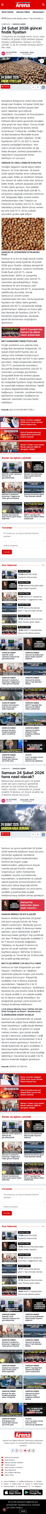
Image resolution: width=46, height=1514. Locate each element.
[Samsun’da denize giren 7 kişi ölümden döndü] (34, 487)
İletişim (39, 1481)
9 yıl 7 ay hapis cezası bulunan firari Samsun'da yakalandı (34, 759)
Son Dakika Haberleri (13, 1472)
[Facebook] (13, 1451)
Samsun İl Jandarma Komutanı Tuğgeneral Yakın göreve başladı (11, 496)
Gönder (6, 552)
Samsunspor (38, 12)
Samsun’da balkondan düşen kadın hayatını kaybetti (33, 476)
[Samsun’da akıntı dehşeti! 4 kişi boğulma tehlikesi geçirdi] (34, 719)
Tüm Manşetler (10, 1470)
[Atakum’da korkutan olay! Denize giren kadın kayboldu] (12, 508)
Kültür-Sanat (38, 1484)
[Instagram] (21, 1451)
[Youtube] (25, 1451)
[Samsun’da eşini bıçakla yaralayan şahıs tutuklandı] (11, 719)
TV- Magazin (36, 1486)
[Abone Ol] (43, 87)
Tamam (23, 1511)
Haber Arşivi (9, 1475)
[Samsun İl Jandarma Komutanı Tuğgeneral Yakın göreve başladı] (12, 487)
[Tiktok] (29, 1451)
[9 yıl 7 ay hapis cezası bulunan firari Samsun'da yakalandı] (34, 746)
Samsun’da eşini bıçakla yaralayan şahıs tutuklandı (9, 732)
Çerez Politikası (9, 1481)
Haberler (5, 24)
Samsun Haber (23, 12)
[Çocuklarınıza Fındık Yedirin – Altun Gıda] (23, 234)
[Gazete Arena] (23, 4)
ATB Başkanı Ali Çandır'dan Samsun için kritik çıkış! (10, 759)
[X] (17, 1451)
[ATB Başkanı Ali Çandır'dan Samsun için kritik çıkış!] (11, 746)
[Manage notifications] (4, 1509)
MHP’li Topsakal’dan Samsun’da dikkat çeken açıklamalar (34, 517)
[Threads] (33, 1451)
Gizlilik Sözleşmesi (26, 1481)
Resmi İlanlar (8, 12)
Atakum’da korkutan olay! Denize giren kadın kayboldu (23, 19)
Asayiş (28, 755)
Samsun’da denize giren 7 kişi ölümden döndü (30, 609)
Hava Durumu (10, 1460)
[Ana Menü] (2, 5)
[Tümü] (43, 565)
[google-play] (33, 1493)
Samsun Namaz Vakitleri (14, 1462)
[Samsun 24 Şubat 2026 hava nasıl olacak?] (23, 817)
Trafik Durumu (10, 1465)
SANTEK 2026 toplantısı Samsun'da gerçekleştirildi (27, 576)
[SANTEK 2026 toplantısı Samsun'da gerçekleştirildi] (12, 467)
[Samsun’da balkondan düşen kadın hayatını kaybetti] (34, 467)
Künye (6, 1484)
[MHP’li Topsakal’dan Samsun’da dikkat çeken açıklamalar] (34, 508)
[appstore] (13, 1493)
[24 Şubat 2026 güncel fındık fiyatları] (23, 70)
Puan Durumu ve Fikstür (14, 1467)
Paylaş (6, 86)
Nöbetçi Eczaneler (12, 1457)
